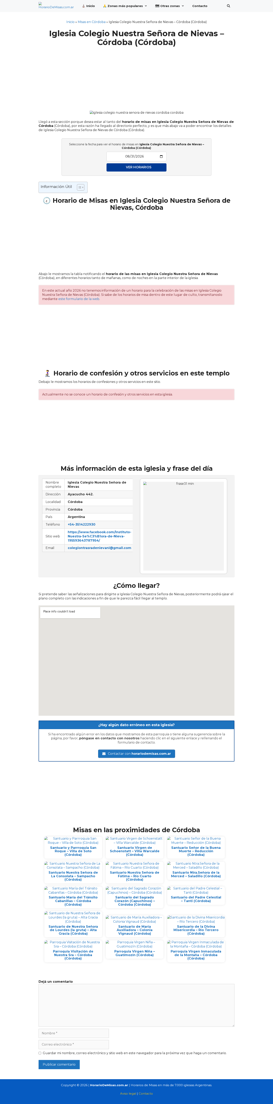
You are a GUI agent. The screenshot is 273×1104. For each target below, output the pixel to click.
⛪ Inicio (88, 6)
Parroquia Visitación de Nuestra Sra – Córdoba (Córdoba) (73, 954)
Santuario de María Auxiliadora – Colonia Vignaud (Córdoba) (134, 930)
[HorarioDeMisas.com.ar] (57, 6)
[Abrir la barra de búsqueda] (228, 6)
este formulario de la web (78, 299)
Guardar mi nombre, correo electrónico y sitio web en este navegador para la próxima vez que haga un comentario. (135, 1053)
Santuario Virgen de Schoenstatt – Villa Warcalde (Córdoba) (134, 851)
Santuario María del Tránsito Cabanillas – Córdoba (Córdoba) (73, 900)
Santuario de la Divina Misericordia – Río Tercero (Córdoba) (195, 930)
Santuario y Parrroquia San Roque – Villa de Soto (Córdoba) (73, 851)
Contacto (199, 6)
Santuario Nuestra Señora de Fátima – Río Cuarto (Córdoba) (134, 876)
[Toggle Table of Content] (78, 187)
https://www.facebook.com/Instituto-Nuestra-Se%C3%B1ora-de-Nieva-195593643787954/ (99, 536)
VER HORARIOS (138, 167)
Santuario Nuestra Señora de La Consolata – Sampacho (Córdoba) (73, 876)
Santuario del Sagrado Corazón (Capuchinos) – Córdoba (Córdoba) (135, 900)
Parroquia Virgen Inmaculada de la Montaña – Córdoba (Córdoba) (196, 954)
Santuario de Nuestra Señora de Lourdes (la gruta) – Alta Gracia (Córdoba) (73, 930)
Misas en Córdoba (92, 22)
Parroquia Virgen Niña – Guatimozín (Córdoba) (134, 953)
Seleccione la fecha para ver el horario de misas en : (136, 146)
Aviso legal (128, 1093)
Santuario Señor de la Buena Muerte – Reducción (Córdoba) (196, 851)
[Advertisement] (136, 76)
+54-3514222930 (81, 524)
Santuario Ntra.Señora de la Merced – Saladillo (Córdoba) (196, 874)
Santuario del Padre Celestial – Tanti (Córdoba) (196, 899)
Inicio (70, 22)
